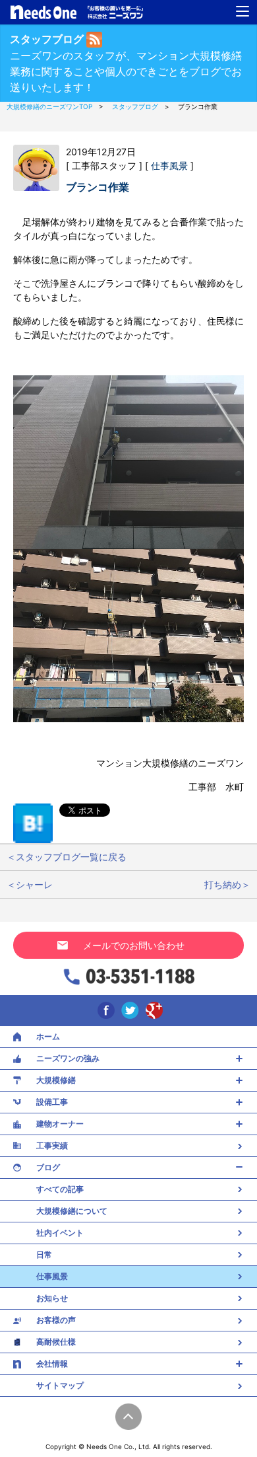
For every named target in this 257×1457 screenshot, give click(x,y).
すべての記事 (60, 1189)
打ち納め (222, 884)
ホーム (48, 1036)
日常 (44, 1254)
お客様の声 (56, 1320)
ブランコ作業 (97, 187)
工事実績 (52, 1145)
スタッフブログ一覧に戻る (71, 856)
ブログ (48, 1167)
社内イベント (60, 1233)
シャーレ (34, 884)
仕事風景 (170, 165)
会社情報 (52, 1363)
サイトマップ (60, 1385)
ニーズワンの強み (68, 1058)
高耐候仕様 (56, 1342)
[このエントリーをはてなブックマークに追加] (33, 822)
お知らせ (52, 1298)
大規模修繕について (71, 1211)
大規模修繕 (56, 1080)
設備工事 (52, 1102)
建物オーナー (60, 1124)
